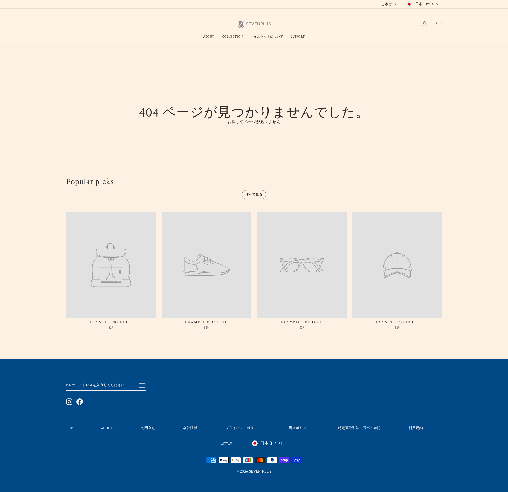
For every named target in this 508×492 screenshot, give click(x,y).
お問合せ (148, 428)
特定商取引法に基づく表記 (359, 428)
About (208, 37)
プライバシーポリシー (243, 428)
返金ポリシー (299, 428)
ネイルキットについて (267, 37)
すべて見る (254, 195)
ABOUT (107, 428)
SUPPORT (298, 37)
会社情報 (190, 428)
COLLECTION (232, 37)
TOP (69, 428)
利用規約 (416, 428)
